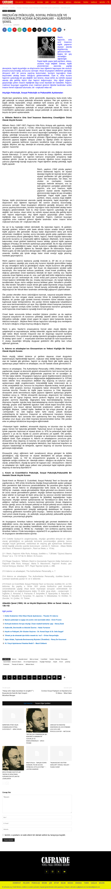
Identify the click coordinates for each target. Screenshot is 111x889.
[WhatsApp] (19, 30)
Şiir (47, 2)
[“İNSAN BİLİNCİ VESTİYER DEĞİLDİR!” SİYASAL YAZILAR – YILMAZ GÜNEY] (61, 753)
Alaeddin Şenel (23, 659)
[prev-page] (3, 783)
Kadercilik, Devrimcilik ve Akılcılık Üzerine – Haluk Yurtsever (27, 627)
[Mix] (54, 30)
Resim (40, 2)
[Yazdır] (39, 30)
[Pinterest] (14, 30)
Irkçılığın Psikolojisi (45, 662)
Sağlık (94, 2)
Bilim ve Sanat (34, 659)
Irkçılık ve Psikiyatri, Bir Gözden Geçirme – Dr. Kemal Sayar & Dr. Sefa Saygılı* (34, 631)
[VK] (59, 30)
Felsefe (19, 2)
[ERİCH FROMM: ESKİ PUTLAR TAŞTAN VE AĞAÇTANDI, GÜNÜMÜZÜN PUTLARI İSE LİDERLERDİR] (13, 758)
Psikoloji (30, 2)
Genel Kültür (11, 11)
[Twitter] (9, 30)
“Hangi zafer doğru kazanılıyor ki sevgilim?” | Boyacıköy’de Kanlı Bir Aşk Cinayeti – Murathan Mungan (18, 693)
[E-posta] (34, 30)
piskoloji (67, 662)
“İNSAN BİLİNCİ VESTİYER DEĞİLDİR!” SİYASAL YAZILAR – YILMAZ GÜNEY (60, 765)
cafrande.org (7, 25)
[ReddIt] (29, 30)
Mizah (68, 2)
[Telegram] (49, 30)
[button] (108, 2)
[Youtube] (64, 871)
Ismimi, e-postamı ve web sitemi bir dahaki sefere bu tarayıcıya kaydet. (35, 834)
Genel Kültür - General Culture (12, 662)
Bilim (61, 2)
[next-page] (7, 783)
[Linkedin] (24, 30)
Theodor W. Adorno (17, 664)
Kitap (53, 2)
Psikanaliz (6, 664)
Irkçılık (55, 662)
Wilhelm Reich (30, 664)
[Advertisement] (18, 49)
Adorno (14, 659)
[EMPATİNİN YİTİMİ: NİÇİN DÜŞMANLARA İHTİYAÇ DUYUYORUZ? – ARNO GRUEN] (13, 715)
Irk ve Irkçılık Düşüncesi (30, 662)
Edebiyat (8, 2)
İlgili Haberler (28, 703)
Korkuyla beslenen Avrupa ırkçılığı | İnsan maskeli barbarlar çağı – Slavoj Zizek (34, 623)
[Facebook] (4, 30)
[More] (64, 30)
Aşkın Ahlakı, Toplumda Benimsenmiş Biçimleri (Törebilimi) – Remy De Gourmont (35, 639)
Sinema (77, 2)
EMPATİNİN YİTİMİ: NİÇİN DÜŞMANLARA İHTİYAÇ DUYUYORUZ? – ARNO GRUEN (11, 727)
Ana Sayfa (5, 8)
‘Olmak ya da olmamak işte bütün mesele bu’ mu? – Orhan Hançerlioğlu (32, 635)
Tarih (85, 2)
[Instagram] (52, 871)
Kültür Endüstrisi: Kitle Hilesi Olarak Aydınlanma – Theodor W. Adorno (31, 616)
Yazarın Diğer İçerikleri (42, 703)
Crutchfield (44, 659)
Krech (61, 662)
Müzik (102, 2)
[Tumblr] (44, 30)
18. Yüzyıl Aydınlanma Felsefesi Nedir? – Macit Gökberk (26, 643)
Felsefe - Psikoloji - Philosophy (58, 659)
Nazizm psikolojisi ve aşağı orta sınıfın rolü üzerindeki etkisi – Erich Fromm (33, 620)
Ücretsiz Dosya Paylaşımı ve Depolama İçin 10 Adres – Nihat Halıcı (56, 692)
